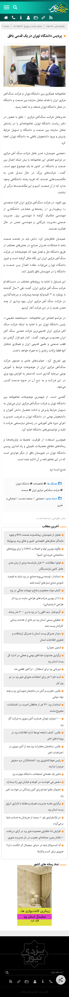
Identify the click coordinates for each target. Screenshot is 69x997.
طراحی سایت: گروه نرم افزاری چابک (34, 992)
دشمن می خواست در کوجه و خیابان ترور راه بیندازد (34, 781)
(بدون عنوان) (54, 647)
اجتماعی (40, 498)
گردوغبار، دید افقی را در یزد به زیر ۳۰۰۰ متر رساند (34, 612)
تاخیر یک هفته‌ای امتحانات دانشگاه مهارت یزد (36, 774)
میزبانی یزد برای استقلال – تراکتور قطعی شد (37, 669)
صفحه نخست (26, 498)
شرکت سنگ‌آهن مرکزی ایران (46, 490)
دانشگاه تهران (22, 483)
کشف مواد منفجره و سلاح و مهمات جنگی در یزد (35, 590)
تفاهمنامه (38, 483)
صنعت (24, 490)
